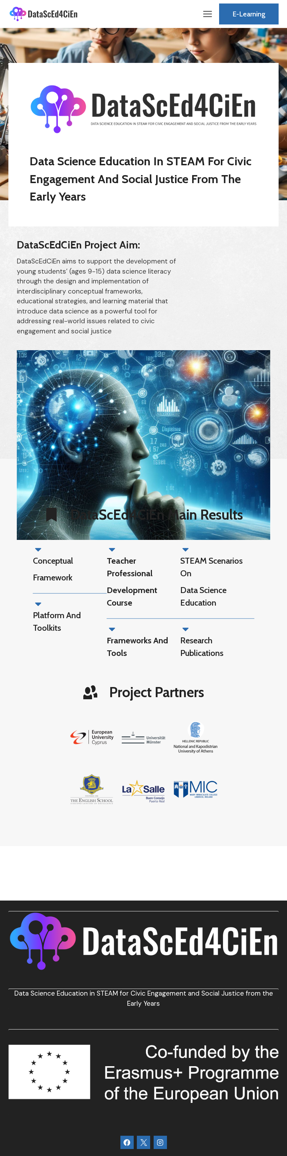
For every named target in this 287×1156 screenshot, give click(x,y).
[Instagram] (160, 1142)
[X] (143, 1142)
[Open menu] (207, 14)
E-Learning (248, 14)
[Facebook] (127, 1142)
